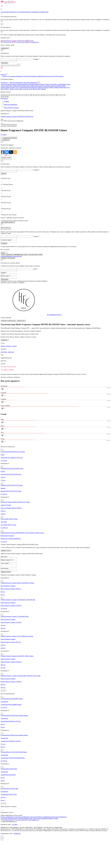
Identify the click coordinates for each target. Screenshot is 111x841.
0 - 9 (2, 97)
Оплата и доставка (17, 12)
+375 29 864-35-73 (33, 42)
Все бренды (4, 98)
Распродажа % (49, 76)
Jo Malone (56, 87)
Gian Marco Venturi (60, 86)
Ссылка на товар (6, 240)
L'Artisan (11, 89)
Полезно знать (21, 320)
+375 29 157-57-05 (8, 42)
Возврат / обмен (53, 818)
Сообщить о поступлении (8, 258)
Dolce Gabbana (30, 86)
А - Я (6, 97)
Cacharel (46, 84)
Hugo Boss (32, 87)
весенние (8, 346)
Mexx (39, 89)
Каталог (5, 76)
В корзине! (11, 256)
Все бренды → (5, 82)
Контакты (45, 12)
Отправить (4, 243)
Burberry (37, 84)
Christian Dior (17, 86)
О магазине (4, 12)
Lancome (25, 89)
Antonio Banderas (22, 84)
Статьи (40, 12)
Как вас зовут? (5, 276)
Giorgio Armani (5, 87)
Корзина (3, 72)
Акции (25, 12)
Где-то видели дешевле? (7, 222)
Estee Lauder (50, 86)
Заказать (3, 173)
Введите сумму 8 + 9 (7, 560)
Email (35, 269)
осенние (14, 346)
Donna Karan (39, 86)
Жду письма (4, 279)
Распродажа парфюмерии (58, 817)
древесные (11, 352)
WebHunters (17, 833)
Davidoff (23, 86)
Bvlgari (42, 84)
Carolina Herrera (61, 84)
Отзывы (9, 12)
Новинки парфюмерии (38, 76)
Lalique (20, 89)
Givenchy (12, 87)
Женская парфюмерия (16, 82)
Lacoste (16, 89)
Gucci (17, 87)
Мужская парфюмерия (30, 82)
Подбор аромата (59, 76)
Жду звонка (4, 63)
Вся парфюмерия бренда (54, 314)
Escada (45, 86)
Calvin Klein (53, 84)
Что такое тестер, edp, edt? (8, 366)
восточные (4, 352)
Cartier (68, 84)
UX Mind (14, 824)
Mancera (35, 89)
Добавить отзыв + (6, 550)
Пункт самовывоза (32, 12)
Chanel (7, 86)
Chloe (10, 86)
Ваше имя (4, 556)
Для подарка (27, 76)
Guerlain (21, 87)
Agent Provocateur (6, 84)
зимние (3, 346)
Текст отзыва (5, 563)
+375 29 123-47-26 (21, 42)
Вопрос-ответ (28, 818)
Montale (43, 89)
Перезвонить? (5, 48)
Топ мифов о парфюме (7, 369)
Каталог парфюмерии (7, 817)
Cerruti (3, 86)
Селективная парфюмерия (15, 76)
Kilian (6, 89)
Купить (3, 252)
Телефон (36, 59)
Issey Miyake (39, 87)
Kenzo (2, 89)
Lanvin (30, 89)
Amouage (14, 84)
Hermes (26, 87)
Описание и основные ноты (8, 320)
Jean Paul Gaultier (48, 87)
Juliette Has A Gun (64, 87)
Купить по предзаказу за (21, 254)
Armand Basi (30, 84)
